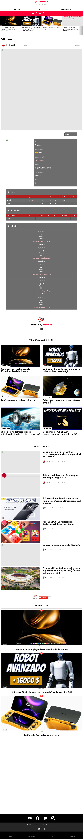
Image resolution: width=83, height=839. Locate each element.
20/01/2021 (41, 264)
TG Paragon (39, 160)
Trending (4, 475)
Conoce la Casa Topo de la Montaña (61, 545)
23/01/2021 (41, 248)
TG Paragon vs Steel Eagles (41, 241)
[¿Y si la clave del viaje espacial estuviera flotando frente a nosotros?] (20, 419)
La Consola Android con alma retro (19, 400)
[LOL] (9, 522)
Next (82, 25)
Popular (15, 10)
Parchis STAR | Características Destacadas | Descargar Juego (58, 523)
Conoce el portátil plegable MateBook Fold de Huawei (9, 29)
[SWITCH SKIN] (77, 13)
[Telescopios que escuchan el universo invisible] (72, 21)
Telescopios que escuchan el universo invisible (70, 29)
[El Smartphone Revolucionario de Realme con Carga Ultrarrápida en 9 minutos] (20, 509)
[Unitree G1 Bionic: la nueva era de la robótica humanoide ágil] (31, 21)
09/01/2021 (41, 297)
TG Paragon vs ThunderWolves (41, 274)
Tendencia (66, 10)
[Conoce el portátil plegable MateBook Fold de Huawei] (10, 21)
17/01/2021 (41, 281)
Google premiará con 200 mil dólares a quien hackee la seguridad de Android (62, 454)
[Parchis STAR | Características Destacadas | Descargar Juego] (20, 532)
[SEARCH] (73, 13)
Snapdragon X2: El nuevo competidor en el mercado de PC (60, 433)
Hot (40, 10)
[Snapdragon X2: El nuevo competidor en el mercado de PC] (62, 419)
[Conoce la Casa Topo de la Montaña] (20, 555)
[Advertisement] (17, 775)
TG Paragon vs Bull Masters (41, 258)
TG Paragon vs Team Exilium (41, 307)
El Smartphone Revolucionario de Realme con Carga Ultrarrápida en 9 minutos (62, 501)
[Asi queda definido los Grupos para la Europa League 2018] (20, 485)
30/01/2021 (41, 231)
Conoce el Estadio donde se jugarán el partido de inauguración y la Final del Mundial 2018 (61, 570)
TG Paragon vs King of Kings (41, 291)
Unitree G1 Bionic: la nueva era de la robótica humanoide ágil (31, 29)
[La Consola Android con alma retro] (52, 21)
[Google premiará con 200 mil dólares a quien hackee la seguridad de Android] (20, 462)
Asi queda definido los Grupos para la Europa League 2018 (61, 476)
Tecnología (6, 365)
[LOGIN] (80, 13)
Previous (1, 25)
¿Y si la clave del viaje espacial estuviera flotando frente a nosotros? (20, 433)
